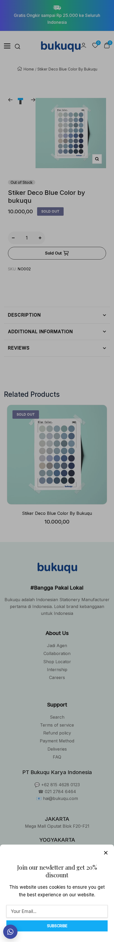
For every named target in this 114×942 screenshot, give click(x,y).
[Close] (106, 853)
